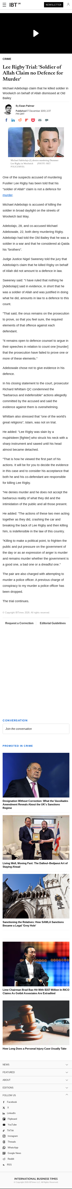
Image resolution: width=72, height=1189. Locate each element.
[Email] (40, 120)
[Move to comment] (47, 120)
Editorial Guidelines (53, 623)
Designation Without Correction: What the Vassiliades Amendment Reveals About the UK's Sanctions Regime (35, 804)
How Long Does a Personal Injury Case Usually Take (34, 1048)
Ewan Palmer (26, 105)
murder (7, 195)
